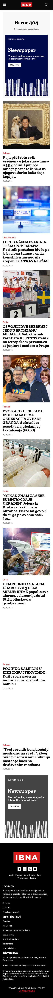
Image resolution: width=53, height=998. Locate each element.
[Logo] (26, 5)
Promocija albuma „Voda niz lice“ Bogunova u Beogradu (24, 958)
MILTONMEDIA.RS (26, 991)
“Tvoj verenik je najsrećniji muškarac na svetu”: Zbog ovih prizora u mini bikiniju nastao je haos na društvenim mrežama (26, 757)
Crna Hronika (9, 238)
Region (6, 664)
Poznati (6, 407)
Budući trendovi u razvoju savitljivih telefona (24, 965)
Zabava (6, 153)
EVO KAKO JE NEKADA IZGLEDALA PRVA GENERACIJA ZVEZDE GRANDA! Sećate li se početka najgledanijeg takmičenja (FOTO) (23, 420)
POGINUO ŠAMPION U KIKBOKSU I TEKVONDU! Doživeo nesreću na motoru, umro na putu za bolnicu (24, 676)
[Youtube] (35, 869)
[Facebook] (19, 869)
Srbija (5, 322)
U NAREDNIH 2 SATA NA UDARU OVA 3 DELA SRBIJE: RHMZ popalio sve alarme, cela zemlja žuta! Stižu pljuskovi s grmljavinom (25, 593)
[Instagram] (24, 869)
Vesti (5, 580)
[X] (30, 869)
